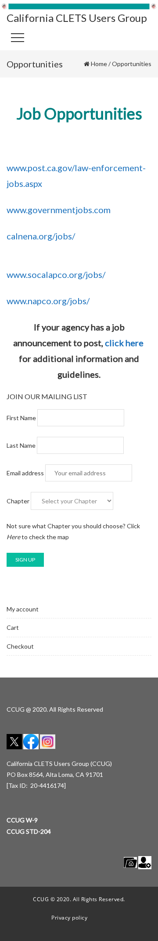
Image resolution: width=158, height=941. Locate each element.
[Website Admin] (144, 862)
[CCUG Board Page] (130, 862)
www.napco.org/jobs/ (48, 300)
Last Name (21, 445)
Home (99, 63)
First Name (21, 417)
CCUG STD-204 (29, 831)
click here (124, 342)
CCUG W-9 (22, 820)
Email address (26, 473)
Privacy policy (69, 917)
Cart (13, 627)
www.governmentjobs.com (59, 209)
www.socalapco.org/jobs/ (56, 274)
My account (23, 609)
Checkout (20, 646)
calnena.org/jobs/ (41, 236)
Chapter (18, 501)
